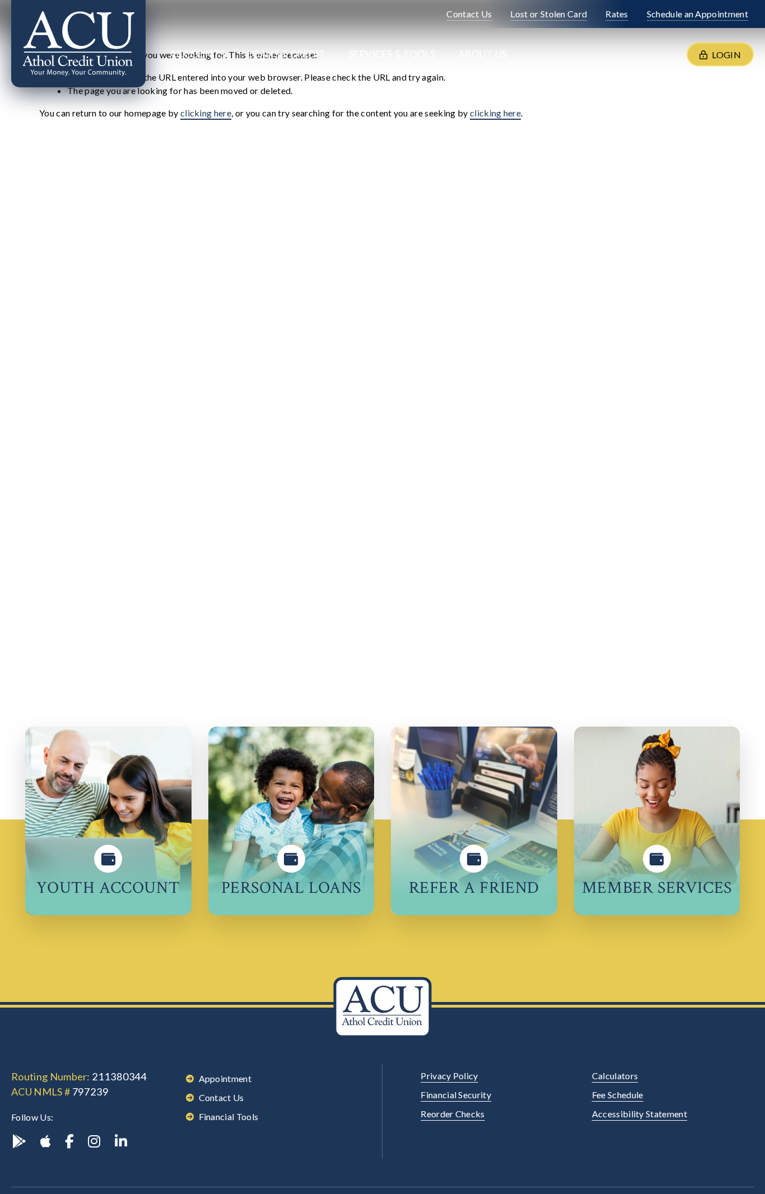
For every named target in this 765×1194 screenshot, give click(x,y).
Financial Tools (229, 1116)
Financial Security (456, 1094)
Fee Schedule (617, 1094)
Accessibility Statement (639, 1113)
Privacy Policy (449, 1075)
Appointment (225, 1078)
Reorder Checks (452, 1113)
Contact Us (221, 1097)
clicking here (205, 112)
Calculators (615, 1075)
